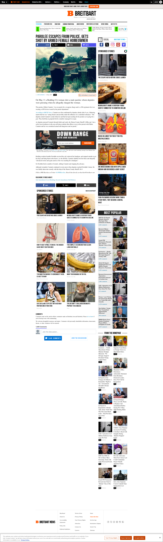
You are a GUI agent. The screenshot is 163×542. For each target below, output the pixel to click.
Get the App (93, 520)
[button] (4, 2)
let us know (90, 316)
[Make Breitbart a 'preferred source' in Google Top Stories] (87, 95)
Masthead (62, 513)
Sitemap (92, 530)
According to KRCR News (44, 112)
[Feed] (122, 522)
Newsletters (26, 2)
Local (48, 180)
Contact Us (78, 527)
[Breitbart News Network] (100, 39)
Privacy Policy (79, 516)
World (73, 2)
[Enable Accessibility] (161, 2)
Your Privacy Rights (111, 538)
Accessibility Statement (63, 521)
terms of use (55, 150)
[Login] (156, 2)
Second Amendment (62, 180)
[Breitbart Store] (86, 2)
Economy (66, 2)
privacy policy (62, 150)
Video (80, 2)
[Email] (68, 143)
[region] (81, 538)
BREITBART (85, 13)
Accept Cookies (139, 538)
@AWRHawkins (60, 172)
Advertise (77, 523)
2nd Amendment (41, 180)
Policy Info (62, 526)
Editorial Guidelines (65, 529)
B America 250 (36, 2)
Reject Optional (126, 538)
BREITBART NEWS (47, 522)
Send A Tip (93, 527)
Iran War (57, 24)
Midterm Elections (92, 24)
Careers (77, 530)
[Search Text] (151, 2)
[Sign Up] (94, 6)
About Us (62, 516)
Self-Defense (72, 180)
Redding (52, 180)
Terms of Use (78, 513)
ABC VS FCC (114, 24)
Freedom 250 (48, 24)
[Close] (160, 537)
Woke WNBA (104, 24)
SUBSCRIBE (88, 143)
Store (91, 513)
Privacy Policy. (25, 540)
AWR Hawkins (41, 94)
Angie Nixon (80, 24)
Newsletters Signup (95, 523)
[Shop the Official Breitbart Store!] (120, 39)
